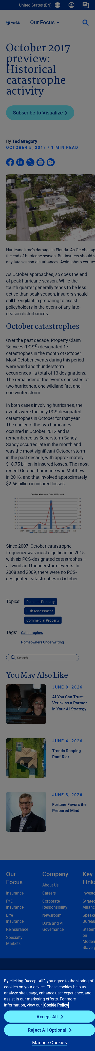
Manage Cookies (49, 1042)
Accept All (47, 1017)
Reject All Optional (47, 1030)
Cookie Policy (56, 1005)
